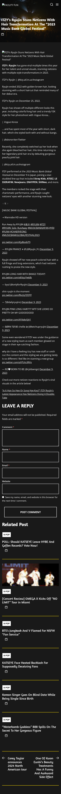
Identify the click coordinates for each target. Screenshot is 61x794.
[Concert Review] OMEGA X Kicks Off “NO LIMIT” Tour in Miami (29, 600)
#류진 (27, 224)
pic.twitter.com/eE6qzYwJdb (17, 277)
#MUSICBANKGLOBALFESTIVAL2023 (21, 235)
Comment (8, 427)
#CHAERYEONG (18, 231)
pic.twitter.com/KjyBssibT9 (16, 242)
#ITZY (43, 224)
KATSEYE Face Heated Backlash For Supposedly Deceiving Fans (25, 664)
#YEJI (51, 227)
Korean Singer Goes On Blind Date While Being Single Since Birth (28, 696)
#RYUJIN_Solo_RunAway (14, 227)
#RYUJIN (34, 224)
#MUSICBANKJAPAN (38, 227)
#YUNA (6, 231)
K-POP (7, 534)
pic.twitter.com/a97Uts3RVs (17, 362)
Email (5, 465)
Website (6, 481)
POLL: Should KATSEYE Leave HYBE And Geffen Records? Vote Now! (28, 543)
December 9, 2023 (38, 284)
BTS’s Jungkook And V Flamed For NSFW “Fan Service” (28, 632)
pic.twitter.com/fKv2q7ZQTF (17, 295)
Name (6, 449)
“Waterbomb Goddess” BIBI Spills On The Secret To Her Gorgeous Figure (29, 728)
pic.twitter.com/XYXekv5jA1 (16, 319)
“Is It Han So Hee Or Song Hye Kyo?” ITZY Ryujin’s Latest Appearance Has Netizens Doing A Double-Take (28, 394)
